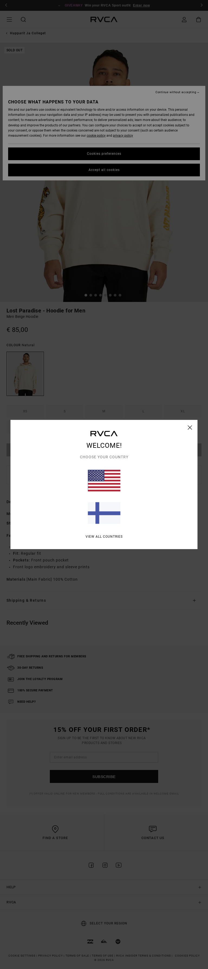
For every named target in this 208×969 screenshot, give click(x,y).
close (190, 427)
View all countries (104, 537)
